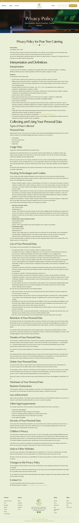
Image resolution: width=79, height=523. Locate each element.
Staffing (5, 507)
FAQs (67, 505)
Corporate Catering (7, 500)
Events (5, 511)
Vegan (19, 500)
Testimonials (56, 505)
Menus (11, 5)
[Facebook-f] (1, 1)
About (53, 5)
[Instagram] (3, 1)
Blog (55, 507)
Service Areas (69, 507)
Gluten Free (20, 505)
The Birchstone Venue (57, 510)
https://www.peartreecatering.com (47, 114)
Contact (55, 512)
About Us (55, 500)
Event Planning (7, 513)
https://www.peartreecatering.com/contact (37, 485)
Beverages (6, 505)
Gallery (17, 5)
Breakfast (19, 507)
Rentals (5, 509)
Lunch (19, 509)
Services (4, 5)
